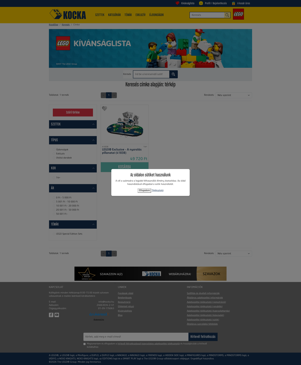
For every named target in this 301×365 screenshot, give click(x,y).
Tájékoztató (158, 191)
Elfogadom (144, 191)
